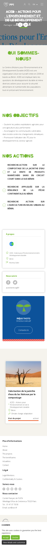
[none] (35, 4)
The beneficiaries (9, 457)
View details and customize (14, 542)
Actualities (6, 461)
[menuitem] (35, 4)
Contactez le (23, 330)
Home (5, 446)
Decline (15, 537)
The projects (7, 454)
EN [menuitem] (34, 4)
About (5, 450)
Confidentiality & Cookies (12, 479)
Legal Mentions (8, 475)
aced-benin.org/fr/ (12, 287)
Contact (6, 465)
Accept (6, 537)
